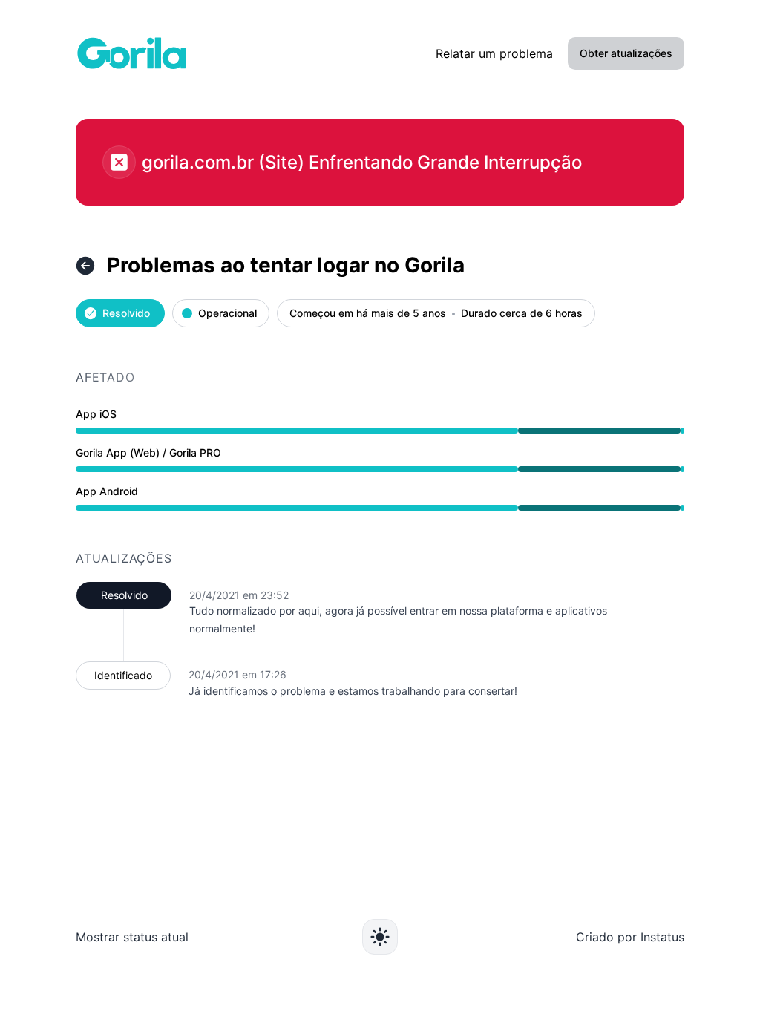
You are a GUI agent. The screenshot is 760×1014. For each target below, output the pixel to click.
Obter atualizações (626, 53)
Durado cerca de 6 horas (522, 314)
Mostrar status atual (132, 936)
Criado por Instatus (630, 936)
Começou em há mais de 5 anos (367, 314)
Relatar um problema (494, 53)
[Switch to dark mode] (380, 937)
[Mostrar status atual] (85, 265)
